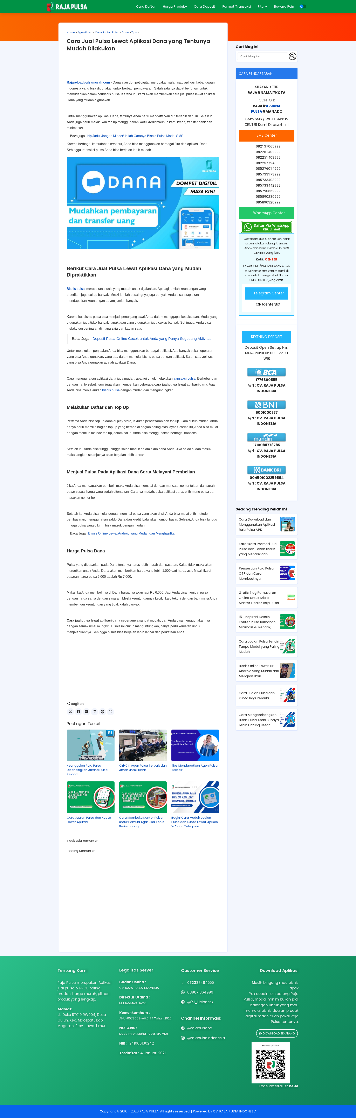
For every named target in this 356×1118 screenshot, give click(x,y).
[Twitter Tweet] (70, 711)
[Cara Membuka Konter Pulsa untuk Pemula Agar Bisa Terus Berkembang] (143, 797)
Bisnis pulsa (76, 289)
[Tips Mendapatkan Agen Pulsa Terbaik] (195, 745)
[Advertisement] (143, 69)
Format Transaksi (236, 6)
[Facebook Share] (78, 711)
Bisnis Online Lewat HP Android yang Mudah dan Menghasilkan (259, 671)
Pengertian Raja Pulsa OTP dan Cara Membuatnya (256, 573)
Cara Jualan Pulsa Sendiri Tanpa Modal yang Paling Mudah (259, 646)
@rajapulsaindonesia (206, 1037)
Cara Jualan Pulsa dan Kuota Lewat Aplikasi (89, 819)
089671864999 (200, 992)
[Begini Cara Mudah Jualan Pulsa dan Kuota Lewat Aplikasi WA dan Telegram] (195, 797)
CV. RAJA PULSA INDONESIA (234, 1111)
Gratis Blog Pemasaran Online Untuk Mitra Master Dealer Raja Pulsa (259, 597)
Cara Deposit (204, 6)
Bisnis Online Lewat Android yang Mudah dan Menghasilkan (131, 533)
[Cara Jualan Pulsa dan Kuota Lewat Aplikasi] (91, 797)
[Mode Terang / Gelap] (303, 6)
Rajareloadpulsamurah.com (88, 82)
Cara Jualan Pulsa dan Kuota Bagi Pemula (257, 696)
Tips (134, 32)
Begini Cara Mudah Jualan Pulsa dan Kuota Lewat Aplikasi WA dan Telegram (194, 821)
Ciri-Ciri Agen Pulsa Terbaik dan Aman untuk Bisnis (143, 767)
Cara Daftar (146, 6)
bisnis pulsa (111, 390)
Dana (125, 32)
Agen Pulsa (85, 32)
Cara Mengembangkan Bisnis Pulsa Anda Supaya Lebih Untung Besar (259, 720)
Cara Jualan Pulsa (107, 32)
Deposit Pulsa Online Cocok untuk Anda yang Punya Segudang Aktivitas (151, 339)
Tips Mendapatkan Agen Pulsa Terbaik (194, 767)
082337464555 (200, 982)
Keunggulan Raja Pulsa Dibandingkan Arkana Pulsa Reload (87, 769)
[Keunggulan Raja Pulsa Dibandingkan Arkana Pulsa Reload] (91, 745)
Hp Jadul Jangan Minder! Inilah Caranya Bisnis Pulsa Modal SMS (135, 136)
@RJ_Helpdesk (200, 1001)
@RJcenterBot (268, 304)
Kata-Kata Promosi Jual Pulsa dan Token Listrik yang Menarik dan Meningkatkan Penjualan (258, 549)
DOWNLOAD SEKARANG (278, 1033)
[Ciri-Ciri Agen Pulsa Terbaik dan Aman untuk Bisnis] (143, 745)
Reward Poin (284, 6)
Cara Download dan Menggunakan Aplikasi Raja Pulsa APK (257, 524)
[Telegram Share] (86, 711)
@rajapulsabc (199, 1028)
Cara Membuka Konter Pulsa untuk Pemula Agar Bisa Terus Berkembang (141, 821)
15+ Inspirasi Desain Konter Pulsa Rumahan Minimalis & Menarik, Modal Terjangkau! (257, 622)
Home (71, 32)
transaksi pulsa (184, 378)
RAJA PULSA (149, 1111)
